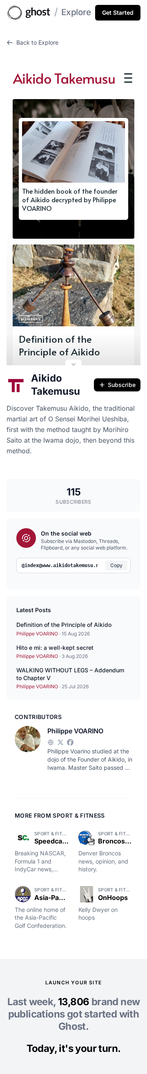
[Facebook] (70, 742)
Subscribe (122, 384)
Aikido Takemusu (55, 384)
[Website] (50, 742)
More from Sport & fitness (60, 815)
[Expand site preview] (73, 365)
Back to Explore (37, 42)
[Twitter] (60, 742)
